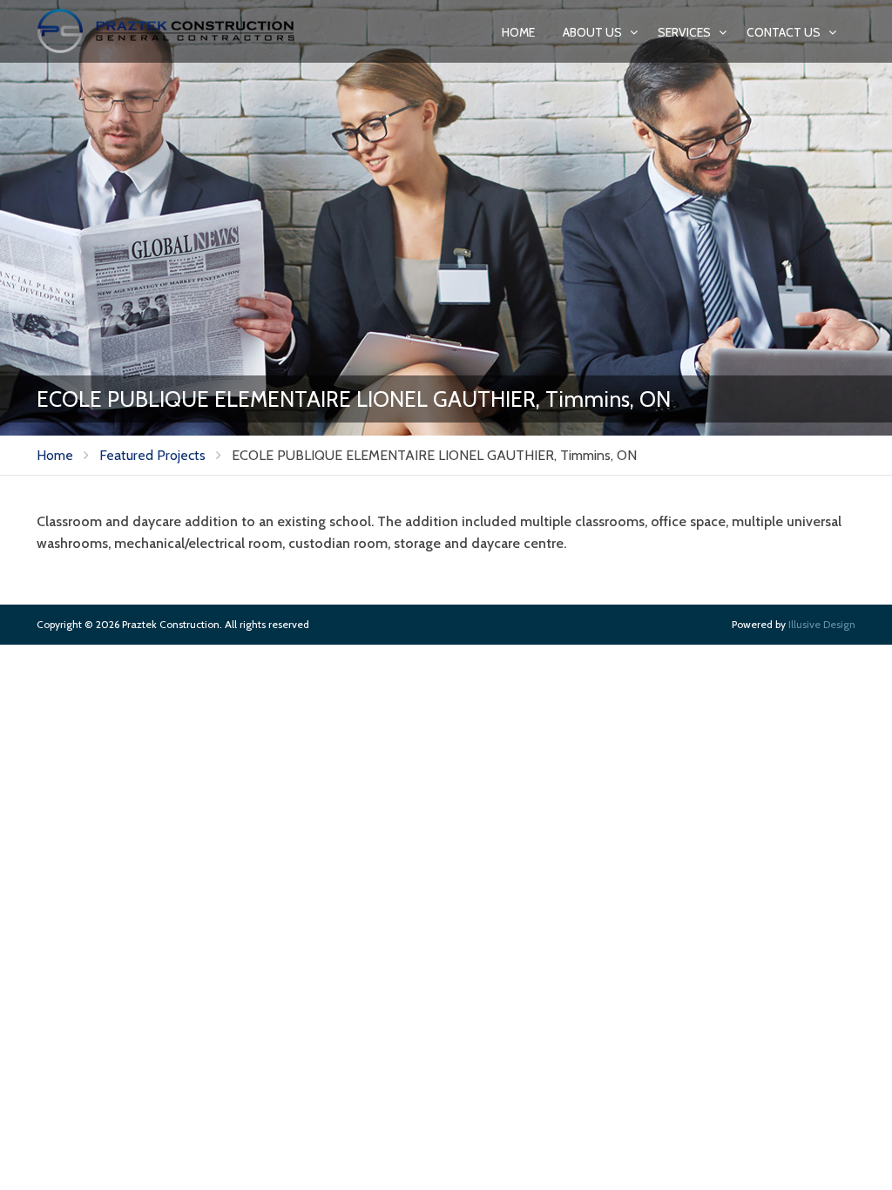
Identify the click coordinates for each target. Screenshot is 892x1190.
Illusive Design (821, 624)
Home (518, 32)
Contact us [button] (785, 32)
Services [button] (685, 32)
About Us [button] (594, 32)
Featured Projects (152, 455)
